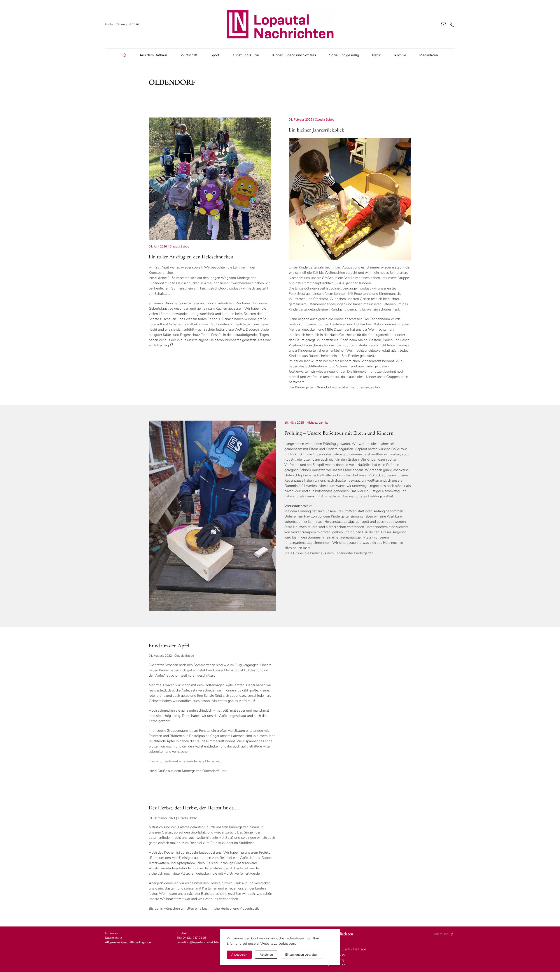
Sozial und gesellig (344, 55)
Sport (215, 55)
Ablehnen (266, 955)
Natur (376, 55)
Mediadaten (428, 55)
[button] (451, 934)
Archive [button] (400, 55)
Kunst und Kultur (246, 55)
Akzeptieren (239, 955)
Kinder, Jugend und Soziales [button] (294, 55)
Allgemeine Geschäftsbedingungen (128, 942)
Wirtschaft (189, 55)
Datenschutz (114, 938)
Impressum (112, 933)
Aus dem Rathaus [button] (154, 55)
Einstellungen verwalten (301, 955)
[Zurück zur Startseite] (280, 24)
